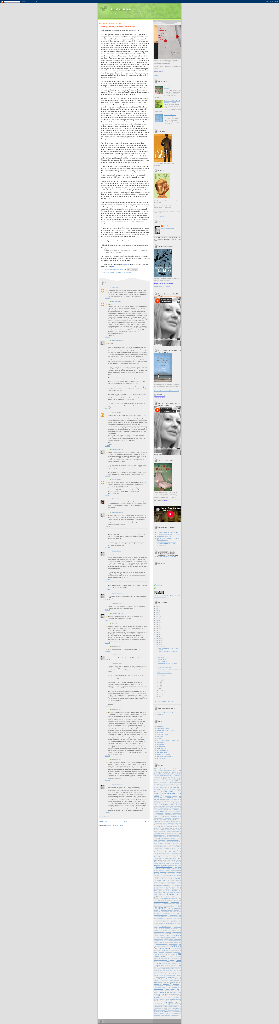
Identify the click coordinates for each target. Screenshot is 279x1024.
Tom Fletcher (169, 952)
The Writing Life (174, 946)
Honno (164, 845)
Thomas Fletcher (175, 950)
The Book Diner (177, 927)
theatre (156, 1011)
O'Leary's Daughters (174, 880)
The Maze (168, 932)
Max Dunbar (160, 736)
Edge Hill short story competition (164, 826)
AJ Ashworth (163, 782)
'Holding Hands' (167, 770)
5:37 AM (107, 547)
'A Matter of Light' (158, 768)
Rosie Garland (157, 905)
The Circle (158, 928)
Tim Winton (161, 952)
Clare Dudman (175, 807)
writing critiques (166, 1015)
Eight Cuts (176, 826)
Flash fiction (169, 833)
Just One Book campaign (167, 855)
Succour (167, 920)
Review (169, 900)
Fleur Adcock (177, 833)
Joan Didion (169, 851)
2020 (157, 618)
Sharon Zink (167, 913)
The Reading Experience (163, 754)
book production (171, 982)
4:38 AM (107, 651)
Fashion (160, 831)
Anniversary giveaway (170, 115)
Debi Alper (156, 819)
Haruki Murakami (173, 841)
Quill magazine (175, 888)
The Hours (162, 930)
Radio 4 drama (165, 890)
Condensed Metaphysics (174, 811)
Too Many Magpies (167, 955)
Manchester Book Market (175, 865)
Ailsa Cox (161, 784)
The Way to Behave (161, 944)
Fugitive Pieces (119, 272)
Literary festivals (158, 858)
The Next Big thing (175, 933)
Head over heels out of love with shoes (167, 651)
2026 (157, 606)
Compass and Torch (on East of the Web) (168, 534)
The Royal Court (169, 939)
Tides (155, 952)
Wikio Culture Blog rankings (169, 970)
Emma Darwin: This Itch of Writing (165, 730)
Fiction (172, 831)
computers (168, 985)
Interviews (166, 848)
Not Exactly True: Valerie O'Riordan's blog (168, 740)
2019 (157, 620)
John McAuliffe (165, 853)
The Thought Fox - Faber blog (165, 756)
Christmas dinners (162, 659)
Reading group (127, 272)
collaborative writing (158, 985)
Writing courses (177, 975)
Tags (180, 921)
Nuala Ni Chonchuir (162, 880)
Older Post (146, 821)
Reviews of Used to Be (160, 216)
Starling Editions (173, 916)
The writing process (164, 948)
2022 (157, 614)
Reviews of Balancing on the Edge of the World (166, 391)
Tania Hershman (160, 923)
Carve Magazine (163, 802)
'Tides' (164, 777)
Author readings (168, 791)
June (158, 685)
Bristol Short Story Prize (173, 801)
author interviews (174, 980)
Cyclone (162, 816)
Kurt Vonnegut (162, 856)
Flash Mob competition (159, 833)
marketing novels (177, 992)
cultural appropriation (173, 987)
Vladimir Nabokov (164, 967)
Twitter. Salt (176, 958)
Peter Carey (158, 887)
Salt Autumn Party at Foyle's (164, 673)
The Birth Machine (165, 927)
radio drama (162, 1000)
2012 (157, 634)
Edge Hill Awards (167, 824)
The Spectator (166, 942)
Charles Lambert (175, 804)
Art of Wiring (171, 789)
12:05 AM (107, 476)
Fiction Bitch (160, 732)
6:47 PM (107, 446)
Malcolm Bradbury (158, 863)
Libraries (177, 856)
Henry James (176, 843)
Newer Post (103, 821)
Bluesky (156, 75)
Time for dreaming (162, 661)
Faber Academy (166, 829)
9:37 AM (107, 579)
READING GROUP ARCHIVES (165, 701)
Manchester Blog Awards (172, 863)
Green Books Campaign (173, 840)
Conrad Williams (159, 813)
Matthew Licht (175, 868)
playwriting (176, 997)
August (159, 681)
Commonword (176, 809)
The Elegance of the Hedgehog (170, 928)
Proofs (177, 887)
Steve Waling (161, 918)
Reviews (176, 900)
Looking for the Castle (173, 861)
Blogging (163, 799)
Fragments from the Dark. (173, 835)
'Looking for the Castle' (162, 772)
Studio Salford (159, 920)
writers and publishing (170, 1013)
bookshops (166, 984)
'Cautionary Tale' (169, 768)
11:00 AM (107, 495)
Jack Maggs (174, 850)
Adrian (113, 287)
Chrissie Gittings (171, 806)
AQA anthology (172, 782)
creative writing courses (160, 987)
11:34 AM (107, 298)
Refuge (162, 900)
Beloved (175, 796)
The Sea (164, 940)
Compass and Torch (159, 397)
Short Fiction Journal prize (161, 915)
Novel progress (177, 878)
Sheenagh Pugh (161, 746)
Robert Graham (175, 903)
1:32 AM (107, 589)
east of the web (158, 989)
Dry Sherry (163, 823)
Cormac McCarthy (177, 813)
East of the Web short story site (165, 712)
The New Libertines (164, 933)
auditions (156, 980)
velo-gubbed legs (161, 758)
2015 (157, 628)
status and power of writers (160, 1006)
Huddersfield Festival (165, 846)
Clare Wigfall (157, 809)
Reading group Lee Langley (165, 896)
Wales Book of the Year (175, 967)
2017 (157, 624)
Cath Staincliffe (164, 804)
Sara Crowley (160, 744)
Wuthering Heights (160, 977)
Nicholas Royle (164, 875)
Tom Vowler (176, 952)
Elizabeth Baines (121, 9)
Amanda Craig (165, 785)
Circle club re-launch (164, 807)
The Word (163, 946)
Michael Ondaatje (170, 870)
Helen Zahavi (167, 843)
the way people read (173, 1009)
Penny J (114, 498)
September (160, 679)
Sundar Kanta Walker (164, 921)
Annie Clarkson (163, 787)
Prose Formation (158, 888)
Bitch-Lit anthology (173, 797)
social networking (174, 1004)
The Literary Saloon (162, 752)
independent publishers (159, 990)
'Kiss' (179, 770)
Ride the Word (166, 903)
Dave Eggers (168, 818)
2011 (157, 636)
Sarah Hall (176, 910)
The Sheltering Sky (172, 940)
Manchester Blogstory (160, 865)
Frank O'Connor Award (160, 836)
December (160, 646)
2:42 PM (107, 599)
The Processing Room (173, 935)
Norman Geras (171, 877)
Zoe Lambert (162, 978)
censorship (176, 984)
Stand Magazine (163, 916)
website (165, 500)
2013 (157, 632)
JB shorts (174, 848)
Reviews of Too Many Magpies (162, 286)
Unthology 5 (169, 961)
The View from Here (176, 942)
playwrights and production (162, 997)
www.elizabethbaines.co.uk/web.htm (166, 556)
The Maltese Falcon (159, 932)
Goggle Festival (163, 838)
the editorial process (166, 1008)
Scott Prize (169, 911)
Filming (177, 831)
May (158, 687)
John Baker (176, 851)
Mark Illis (158, 868)
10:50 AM (107, 526)
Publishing (167, 888)
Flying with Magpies (159, 835)
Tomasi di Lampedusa (159, 954)
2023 (157, 612)
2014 (157, 630)
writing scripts (175, 1015)
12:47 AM (107, 706)
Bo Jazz (170, 799)
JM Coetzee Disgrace (164, 850)
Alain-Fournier (169, 784)
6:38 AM (107, 509)
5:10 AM (107, 609)
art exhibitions (176, 978)
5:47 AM (107, 780)
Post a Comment (104, 816)
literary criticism (170, 990)
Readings (174, 898)
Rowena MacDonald (169, 905)
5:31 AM (107, 756)
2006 (157, 696)
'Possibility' (173, 772)
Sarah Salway (157, 911)
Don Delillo (173, 821)
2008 (157, 642)
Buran (155, 802)
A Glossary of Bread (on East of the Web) (168, 532)
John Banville (157, 853)
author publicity (158, 982)
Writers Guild (172, 973)
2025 (157, 608)
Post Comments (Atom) (115, 825)
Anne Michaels (110, 272)
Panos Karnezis (177, 885)
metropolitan (174, 994)
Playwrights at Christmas (163, 657)
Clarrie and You (166, 809)
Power (172, 887)
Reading (164, 892)
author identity (164, 980)
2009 (157, 640)
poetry (167, 999)
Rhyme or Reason (175, 902)
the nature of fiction (159, 1009)
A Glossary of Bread (159, 396)
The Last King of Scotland (173, 930)
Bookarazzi (156, 801)
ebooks (167, 989)
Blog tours (156, 799)
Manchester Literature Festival (164, 867)
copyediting (176, 985)
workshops (160, 1013)
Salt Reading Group (166, 910)
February (159, 692)
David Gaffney (176, 818)
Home (125, 821)
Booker (163, 801)
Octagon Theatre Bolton (159, 882)
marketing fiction (164, 992)
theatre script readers (166, 1011)
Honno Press (172, 845)
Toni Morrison (171, 954)
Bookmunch (160, 726)
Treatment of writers (166, 958)
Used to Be (161, 963)
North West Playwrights (164, 878)
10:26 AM (107, 659)
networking (176, 995)
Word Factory (172, 972)
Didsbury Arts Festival (168, 819)
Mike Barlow (163, 872)
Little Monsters (163, 860)
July (158, 683)
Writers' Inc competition (165, 975)
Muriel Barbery (171, 872)
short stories (167, 1003)
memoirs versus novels (162, 994)
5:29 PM (107, 620)
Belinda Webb (168, 796)
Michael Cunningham (159, 870)
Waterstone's (159, 968)
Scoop (163, 911)
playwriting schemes (159, 999)
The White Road (173, 944)
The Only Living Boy (159, 935)
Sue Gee (174, 920)
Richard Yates (157, 903)
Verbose (169, 965)
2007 (157, 644)
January (159, 695)
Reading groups (165, 898)
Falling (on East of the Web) (164, 536)
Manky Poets (178, 867)
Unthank (172, 960)
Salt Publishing (160, 714)
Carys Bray (173, 802)
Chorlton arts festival (159, 806)
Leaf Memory (170, 856)
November (160, 675)
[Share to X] (132, 270)
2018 (157, 622)
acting (169, 978)
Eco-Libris (158, 824)
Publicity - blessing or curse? (164, 667)
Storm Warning (177, 918)
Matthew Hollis (166, 868)
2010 (157, 638)
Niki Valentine (162, 877)
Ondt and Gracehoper (171, 882)
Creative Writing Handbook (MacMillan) (165, 814)
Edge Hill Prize (177, 824)
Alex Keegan (176, 784)
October (159, 677)
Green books (157, 841)
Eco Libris (178, 823)
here (127, 264)
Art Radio (164, 789)
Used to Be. (171, 963)
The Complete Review (162, 750)
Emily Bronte (166, 828)
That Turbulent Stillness (166, 925)
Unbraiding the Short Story (160, 960)
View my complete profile (167, 228)
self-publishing (157, 1003)
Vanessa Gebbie (160, 965)
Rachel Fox (115, 301)
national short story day (166, 995)
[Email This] (128, 270)
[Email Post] (125, 269)
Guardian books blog (162, 734)
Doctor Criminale (164, 821)
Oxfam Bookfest (167, 885)
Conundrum (168, 813)
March (159, 690)
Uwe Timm (178, 963)
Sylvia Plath (174, 921)
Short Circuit (176, 913)
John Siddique (174, 853)
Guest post (164, 841)
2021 (157, 616)
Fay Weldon (166, 831)
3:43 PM (107, 812)
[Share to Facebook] (134, 270)
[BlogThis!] (130, 270)
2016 (157, 626)
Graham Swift (162, 840)
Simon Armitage (173, 915)
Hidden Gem (157, 845)
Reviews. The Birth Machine (161, 902)
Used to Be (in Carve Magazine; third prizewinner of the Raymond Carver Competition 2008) (166, 543)
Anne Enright (174, 785)
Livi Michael (172, 860)
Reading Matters (161, 742)
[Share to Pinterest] (136, 270)
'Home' (174, 770)
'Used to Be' (171, 777)
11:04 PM (107, 643)
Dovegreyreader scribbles (163, 728)
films (178, 989)
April (158, 689)
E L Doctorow (171, 823)
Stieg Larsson (169, 918)
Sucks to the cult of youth (163, 671)
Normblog (159, 738)
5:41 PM (107, 408)
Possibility (166, 887)
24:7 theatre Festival (170, 779)
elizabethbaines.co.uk (159, 23)
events (172, 989)
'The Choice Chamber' (171, 773)
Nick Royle (172, 875)
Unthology (161, 961)
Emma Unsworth (175, 828)
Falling (174, 829)
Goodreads (172, 838)
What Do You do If (168, 968)
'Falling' (160, 770)
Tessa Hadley (169, 923)
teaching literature (173, 1006)
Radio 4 (156, 890)
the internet (176, 1008)
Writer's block (164, 973)
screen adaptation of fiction (173, 1000)
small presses (163, 1004)
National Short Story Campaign (165, 873)
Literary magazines (170, 858)
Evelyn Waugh (157, 829)
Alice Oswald (157, 785)
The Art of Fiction (161, 748)
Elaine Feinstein (157, 828)
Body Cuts (176, 799)
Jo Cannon (161, 851)
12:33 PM (107, 337)
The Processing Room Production (166, 937)
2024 (157, 610)
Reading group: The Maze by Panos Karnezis (169, 669)
